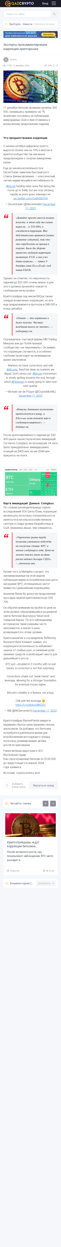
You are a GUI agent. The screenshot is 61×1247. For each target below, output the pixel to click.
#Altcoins (12, 369)
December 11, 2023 (30, 395)
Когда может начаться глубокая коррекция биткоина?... (29, 844)
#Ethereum (18, 381)
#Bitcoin (37, 373)
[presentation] (45, 803)
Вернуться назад (43, 785)
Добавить (19, 785)
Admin (13, 59)
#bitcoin (11, 186)
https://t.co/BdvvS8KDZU (30, 705)
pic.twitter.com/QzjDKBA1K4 (31, 198)
